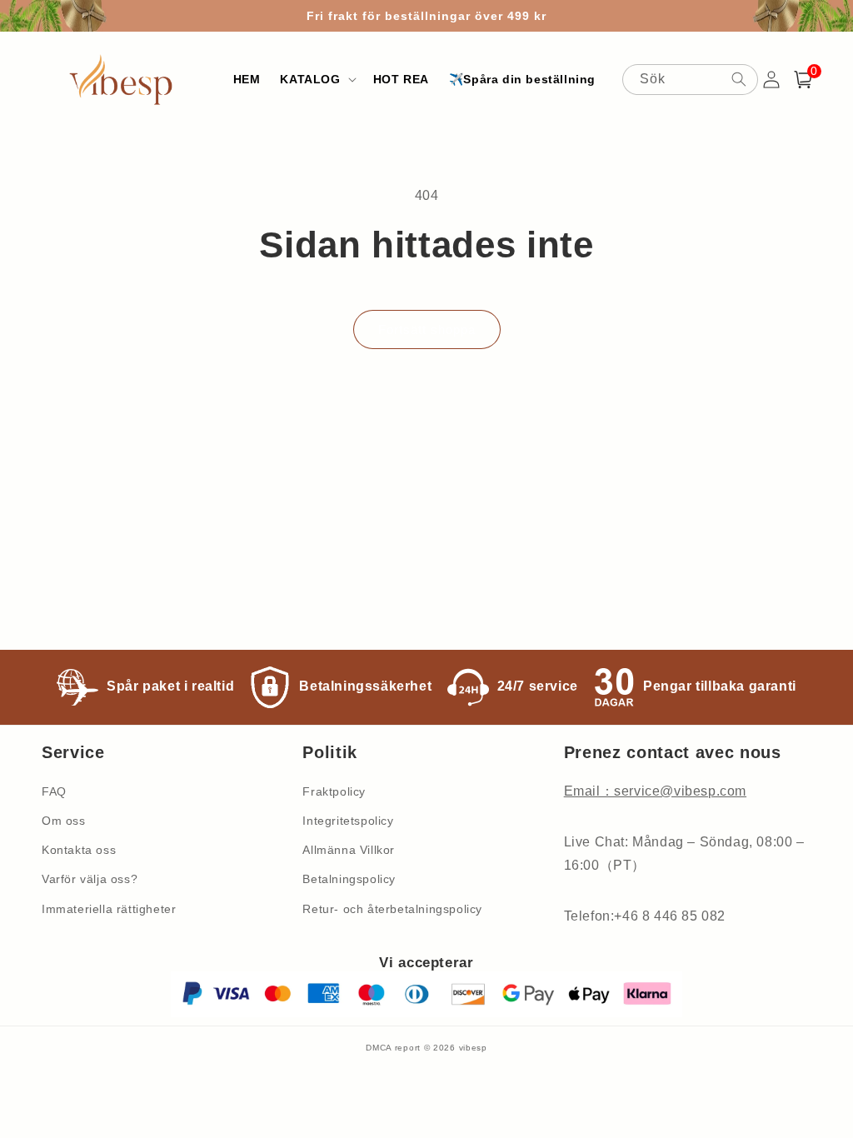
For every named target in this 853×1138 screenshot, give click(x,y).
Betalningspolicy (349, 879)
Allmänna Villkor (348, 849)
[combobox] (690, 79)
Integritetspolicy (347, 820)
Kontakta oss (79, 849)
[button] (316, 79)
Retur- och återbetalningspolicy (392, 909)
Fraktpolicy (334, 791)
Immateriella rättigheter (109, 909)
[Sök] (739, 79)
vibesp (473, 1047)
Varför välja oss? (89, 879)
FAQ (54, 791)
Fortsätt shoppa (427, 329)
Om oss (64, 820)
